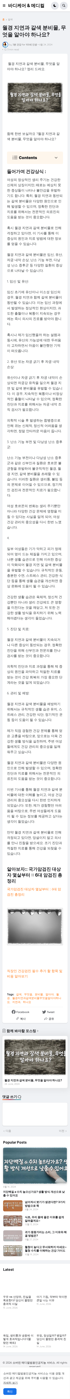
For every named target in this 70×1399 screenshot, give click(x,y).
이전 (61, 1131)
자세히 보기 (10, 1382)
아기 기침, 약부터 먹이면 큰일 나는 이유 (52, 1298)
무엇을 (28, 994)
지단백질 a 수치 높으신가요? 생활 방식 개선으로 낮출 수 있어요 (34, 1193)
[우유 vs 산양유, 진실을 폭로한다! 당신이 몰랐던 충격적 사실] (18, 1284)
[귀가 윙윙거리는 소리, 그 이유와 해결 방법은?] (13, 1235)
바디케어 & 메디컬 (26, 5)
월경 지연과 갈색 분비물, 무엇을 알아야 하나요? (33, 1080)
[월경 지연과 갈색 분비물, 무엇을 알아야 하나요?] (35, 1057)
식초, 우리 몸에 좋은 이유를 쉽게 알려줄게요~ (44, 1218)
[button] (5, 6)
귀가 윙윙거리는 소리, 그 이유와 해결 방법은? (46, 1233)
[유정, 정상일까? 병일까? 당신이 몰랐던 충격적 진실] (52, 1322)
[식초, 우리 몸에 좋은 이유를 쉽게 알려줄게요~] (13, 1220)
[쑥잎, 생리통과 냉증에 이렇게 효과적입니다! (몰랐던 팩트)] (18, 1322)
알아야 (50, 994)
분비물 (39, 994)
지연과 (16, 1002)
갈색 (10, 19)
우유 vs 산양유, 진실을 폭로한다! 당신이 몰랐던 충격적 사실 (18, 1300)
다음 (8, 1131)
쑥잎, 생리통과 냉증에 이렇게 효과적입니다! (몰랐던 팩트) (18, 1339)
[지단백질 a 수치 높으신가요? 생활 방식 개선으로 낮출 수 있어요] (35, 1166)
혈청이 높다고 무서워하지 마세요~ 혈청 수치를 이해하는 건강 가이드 (46, 1248)
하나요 (27, 1002)
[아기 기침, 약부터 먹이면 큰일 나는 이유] (52, 1284)
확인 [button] (10, 1391)
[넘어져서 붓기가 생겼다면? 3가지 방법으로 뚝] (13, 1205)
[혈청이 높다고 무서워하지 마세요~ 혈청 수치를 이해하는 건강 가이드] (13, 1250)
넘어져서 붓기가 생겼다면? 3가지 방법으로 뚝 (45, 1203)
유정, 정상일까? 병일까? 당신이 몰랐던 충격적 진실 (51, 1339)
